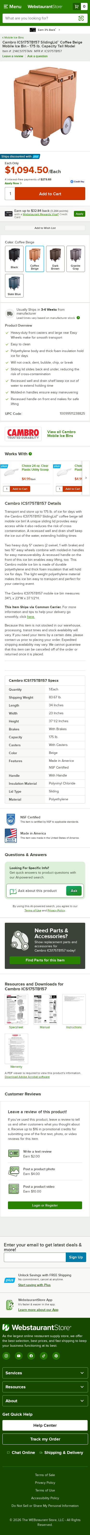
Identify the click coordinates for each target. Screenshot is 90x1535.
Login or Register (45, 1205)
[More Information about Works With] (30, 454)
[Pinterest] (56, 1356)
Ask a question (37, 56)
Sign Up (76, 1257)
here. (31, 617)
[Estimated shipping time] (78, 318)
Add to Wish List (45, 228)
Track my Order (45, 1439)
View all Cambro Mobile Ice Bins (61, 434)
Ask (74, 891)
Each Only (12, 163)
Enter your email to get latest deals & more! (43, 1247)
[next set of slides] (86, 478)
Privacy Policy (56, 910)
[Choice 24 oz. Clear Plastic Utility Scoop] (26, 478)
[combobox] (45, 18)
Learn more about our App (38, 1310)
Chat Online (23, 1452)
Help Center (45, 1425)
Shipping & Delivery (63, 1452)
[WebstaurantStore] (45, 1327)
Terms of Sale (45, 1475)
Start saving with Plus (34, 1285)
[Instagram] (6, 1356)
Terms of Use (32, 910)
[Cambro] (23, 434)
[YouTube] (19, 1356)
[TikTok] (44, 1356)
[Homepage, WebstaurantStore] (45, 6)
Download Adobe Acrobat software (27, 1077)
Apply (80, 214)
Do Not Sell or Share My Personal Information (45, 1506)
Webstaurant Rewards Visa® (41, 214)
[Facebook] (31, 1356)
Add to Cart (20, 489)
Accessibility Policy (45, 1498)
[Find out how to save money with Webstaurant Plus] (4, 466)
